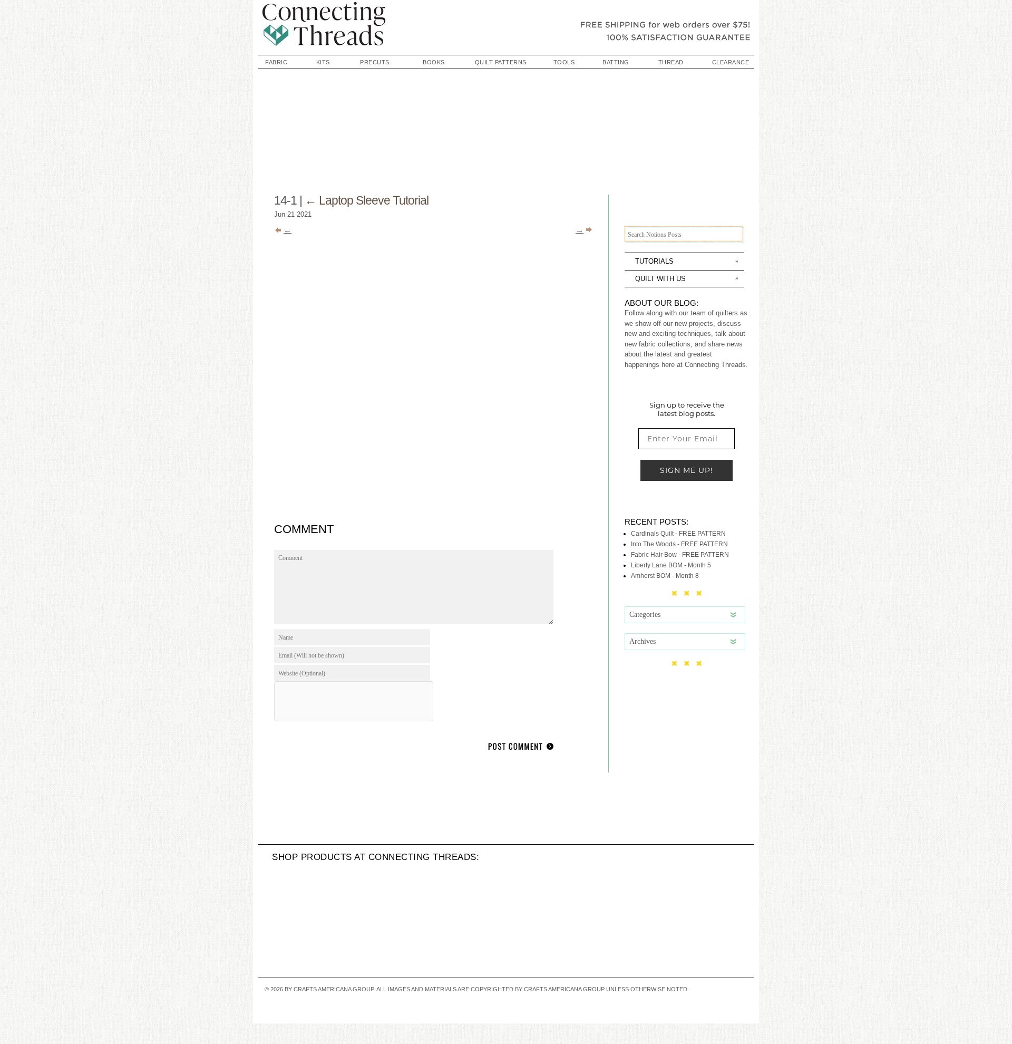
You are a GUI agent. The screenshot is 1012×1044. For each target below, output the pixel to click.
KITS (323, 62)
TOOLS (564, 62)
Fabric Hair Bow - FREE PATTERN (680, 554)
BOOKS (434, 62)
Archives (642, 641)
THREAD (671, 62)
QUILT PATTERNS (501, 62)
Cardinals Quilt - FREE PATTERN (678, 533)
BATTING (615, 62)
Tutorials (654, 261)
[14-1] (442, 508)
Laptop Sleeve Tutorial (367, 200)
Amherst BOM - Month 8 (665, 575)
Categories (644, 614)
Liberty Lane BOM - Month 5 (671, 565)
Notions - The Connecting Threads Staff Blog (506, 26)
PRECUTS (375, 62)
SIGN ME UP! (686, 470)
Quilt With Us (660, 279)
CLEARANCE (731, 62)
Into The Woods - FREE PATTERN (679, 544)
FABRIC (276, 62)
